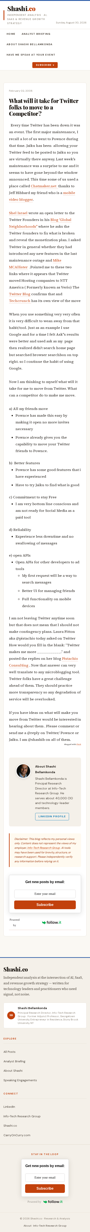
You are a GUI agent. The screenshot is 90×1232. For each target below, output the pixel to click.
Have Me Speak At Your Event (31, 54)
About (27, 1225)
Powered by (15, 922)
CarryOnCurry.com (16, 1135)
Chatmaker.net (44, 186)
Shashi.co (10, 1126)
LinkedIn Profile (52, 816)
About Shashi (12, 1071)
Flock (78, 744)
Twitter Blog (19, 294)
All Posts (9, 1052)
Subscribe (44, 64)
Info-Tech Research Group (43, 848)
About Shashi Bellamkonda (29, 44)
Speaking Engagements (20, 1080)
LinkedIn (9, 1107)
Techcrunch (20, 300)
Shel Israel (18, 213)
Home (11, 34)
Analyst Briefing (36, 34)
